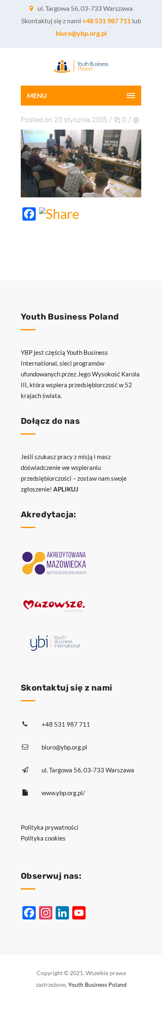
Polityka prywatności (50, 827)
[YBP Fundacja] (81, 67)
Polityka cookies (43, 838)
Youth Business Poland (97, 984)
